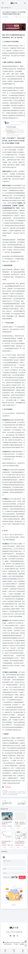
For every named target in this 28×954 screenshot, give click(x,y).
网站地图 (22, 944)
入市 (8, 738)
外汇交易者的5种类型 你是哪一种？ (7, 823)
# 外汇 (22, 845)
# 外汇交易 (9, 826)
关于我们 (16, 944)
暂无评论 (4, 851)
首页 (3, 7)
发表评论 (22, 877)
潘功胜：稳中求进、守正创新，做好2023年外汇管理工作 (20, 823)
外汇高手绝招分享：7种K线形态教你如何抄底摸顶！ (20, 842)
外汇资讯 (6, 7)
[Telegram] (17, 935)
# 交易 (8, 845)
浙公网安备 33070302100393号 (12, 942)
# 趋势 (12, 845)
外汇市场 (18, 773)
